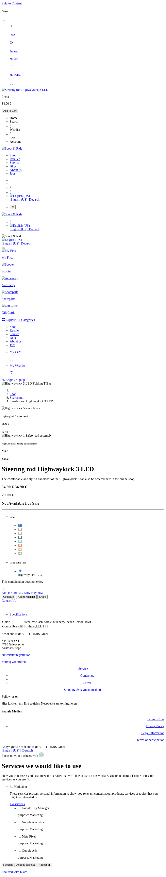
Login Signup (15, 380)
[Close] (3, 20)
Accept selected (25, 864)
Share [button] (42, 596)
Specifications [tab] (19, 614)
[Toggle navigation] (13, 207)
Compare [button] (8, 596)
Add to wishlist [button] (26, 596)
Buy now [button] (37, 592)
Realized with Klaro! (15, 872)
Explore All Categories (20, 320)
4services (17, 804)
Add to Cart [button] (10, 592)
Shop (13, 394)
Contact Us (9, 600)
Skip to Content (12, 3)
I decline (8, 864)
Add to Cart (10, 110)
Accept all (44, 864)
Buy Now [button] (24, 592)
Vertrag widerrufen (14, 661)
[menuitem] (13, 155)
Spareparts (16, 397)
